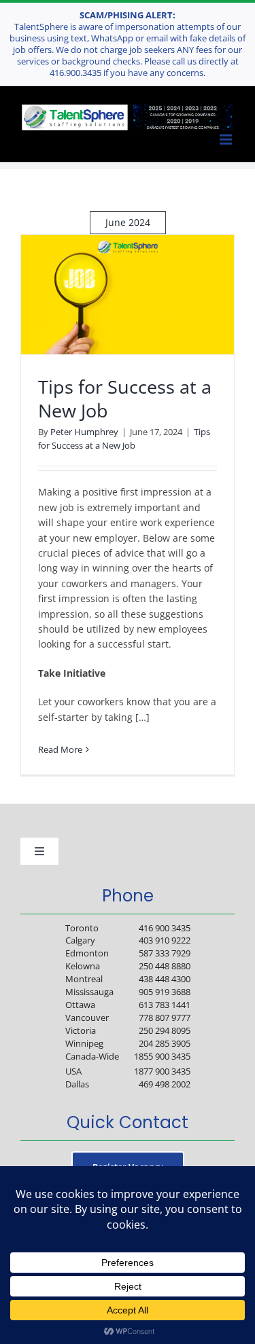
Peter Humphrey (84, 432)
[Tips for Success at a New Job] (127, 294)
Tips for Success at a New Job (124, 398)
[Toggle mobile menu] (226, 140)
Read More (60, 749)
